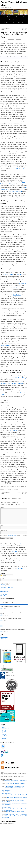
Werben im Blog (3, 638)
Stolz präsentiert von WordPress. (8, 823)
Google (9, 487)
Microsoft (13, 487)
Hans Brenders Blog (5, 728)
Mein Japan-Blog (3, 594)
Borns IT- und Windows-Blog (13, 3)
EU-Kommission (3, 487)
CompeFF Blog (4, 735)
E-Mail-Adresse (4, 530)
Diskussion (15, 19)
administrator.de (5, 732)
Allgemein (14, 486)
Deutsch (4, 575)
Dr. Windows (4, 738)
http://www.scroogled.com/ (15, 191)
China (25, 486)
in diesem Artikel (13, 430)
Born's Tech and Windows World (6, 587)
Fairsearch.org (22, 283)
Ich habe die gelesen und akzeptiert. (15, 535)
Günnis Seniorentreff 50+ (5, 591)
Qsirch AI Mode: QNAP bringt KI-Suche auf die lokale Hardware (12, 624)
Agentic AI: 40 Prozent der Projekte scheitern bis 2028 (10, 606)
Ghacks (3, 727)
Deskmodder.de (4, 737)
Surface (17, 487)
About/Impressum (11, 17)
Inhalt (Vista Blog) (20, 22)
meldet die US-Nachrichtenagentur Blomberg (11, 383)
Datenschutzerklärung (21, 17)
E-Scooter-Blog (3, 595)
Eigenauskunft (17, 287)
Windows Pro (4, 725)
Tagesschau (5, 274)
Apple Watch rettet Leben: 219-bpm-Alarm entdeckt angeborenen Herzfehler (12, 612)
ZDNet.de (11, 274)
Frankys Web (4, 739)
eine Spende (21, 568)
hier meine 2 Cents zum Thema (18, 169)
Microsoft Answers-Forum (20, 774)
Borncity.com (2, 584)
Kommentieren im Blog (6, 19)
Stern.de (19, 274)
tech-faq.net (4, 731)
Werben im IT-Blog (5, 22)
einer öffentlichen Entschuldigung (17, 378)
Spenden (13, 22)
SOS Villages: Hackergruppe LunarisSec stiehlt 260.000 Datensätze (12, 629)
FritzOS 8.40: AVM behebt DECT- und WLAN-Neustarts (10, 618)
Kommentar (3, 507)
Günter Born (18, 39)
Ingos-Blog (4, 730)
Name (2, 525)
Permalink (16, 489)
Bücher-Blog (2, 590)
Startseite (3, 17)
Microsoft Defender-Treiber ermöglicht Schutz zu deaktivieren (15, 814)
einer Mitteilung (17, 295)
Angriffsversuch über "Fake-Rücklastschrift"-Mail (15, 786)
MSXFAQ (4, 734)
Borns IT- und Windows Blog (6, 585)
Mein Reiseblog (3, 592)
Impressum (2, 635)
